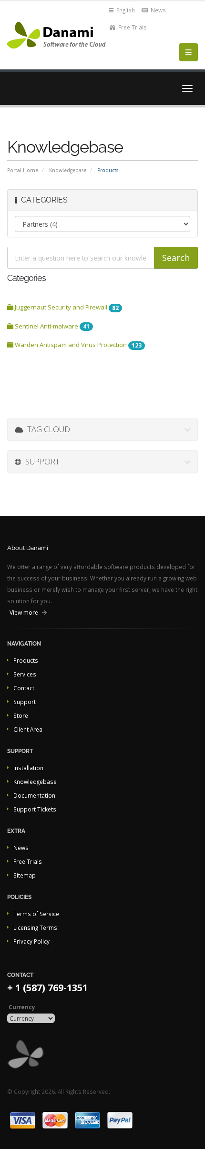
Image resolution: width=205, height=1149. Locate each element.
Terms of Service (36, 913)
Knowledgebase (67, 170)
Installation (28, 768)
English (125, 10)
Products (25, 660)
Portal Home (22, 170)
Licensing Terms (35, 927)
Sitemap (24, 875)
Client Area (27, 729)
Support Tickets (34, 809)
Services (24, 674)
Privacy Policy (31, 941)
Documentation (34, 795)
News (157, 10)
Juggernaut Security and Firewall (66, 307)
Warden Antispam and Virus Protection (77, 344)
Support (24, 701)
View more (24, 612)
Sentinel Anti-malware (51, 326)
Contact (23, 688)
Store (20, 715)
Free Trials (132, 27)
